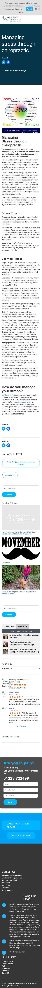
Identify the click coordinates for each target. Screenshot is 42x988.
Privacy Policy (7, 961)
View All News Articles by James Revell (21, 463)
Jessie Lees (14, 692)
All (31, 631)
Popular (22, 626)
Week (18, 631)
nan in (11, 708)
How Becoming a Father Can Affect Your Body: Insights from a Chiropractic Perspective (19, 533)
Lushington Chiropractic (11, 395)
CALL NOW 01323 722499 (18, 825)
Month (25, 631)
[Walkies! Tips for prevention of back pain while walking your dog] (21, 577)
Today (12, 631)
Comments (9, 626)
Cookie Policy (7, 964)
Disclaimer (6, 968)
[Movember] (21, 548)
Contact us (9, 475)
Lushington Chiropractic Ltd (16, 984)
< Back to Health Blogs (14, 70)
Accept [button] (29, 9)
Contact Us (6, 973)
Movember (6, 562)
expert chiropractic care (22, 402)
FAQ (3, 966)
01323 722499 (14, 736)
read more (36, 704)
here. (24, 952)
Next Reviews (21, 726)
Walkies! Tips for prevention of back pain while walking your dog (19, 592)
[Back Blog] (12, 18)
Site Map (5, 971)
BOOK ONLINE (21, 835)
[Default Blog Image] (21, 517)
